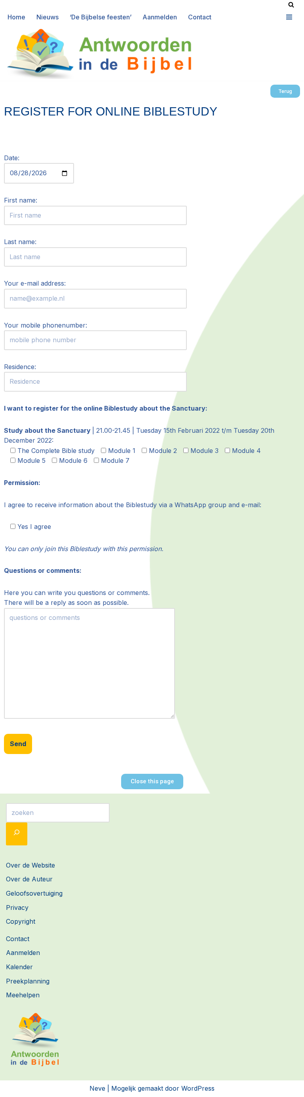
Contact (199, 17)
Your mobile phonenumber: (45, 325)
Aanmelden (159, 17)
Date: (11, 158)
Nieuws (47, 17)
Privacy (17, 907)
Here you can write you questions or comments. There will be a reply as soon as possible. (77, 598)
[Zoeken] (291, 5)
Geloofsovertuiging (34, 893)
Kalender (19, 967)
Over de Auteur (29, 879)
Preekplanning (27, 981)
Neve (97, 1088)
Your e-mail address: (35, 283)
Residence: (20, 367)
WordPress (198, 1088)
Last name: (20, 242)
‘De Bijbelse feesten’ (100, 17)
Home (16, 17)
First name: (20, 200)
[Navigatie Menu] (288, 17)
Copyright (20, 921)
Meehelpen (23, 995)
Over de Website (30, 865)
